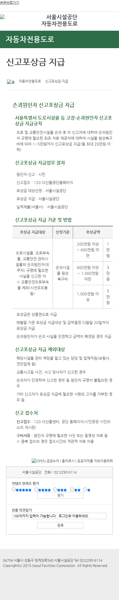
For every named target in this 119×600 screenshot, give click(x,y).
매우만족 (24, 490)
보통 (63, 490)
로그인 (105, 17)
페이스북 (20, 73)
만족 (45, 490)
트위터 (11, 73)
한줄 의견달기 (22, 510)
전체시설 (12, 25)
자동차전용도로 (59, 24)
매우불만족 (89, 490)
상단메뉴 (108, 27)
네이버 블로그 (29, 73)
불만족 (78, 490)
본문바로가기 (9, 3)
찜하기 (38, 73)
